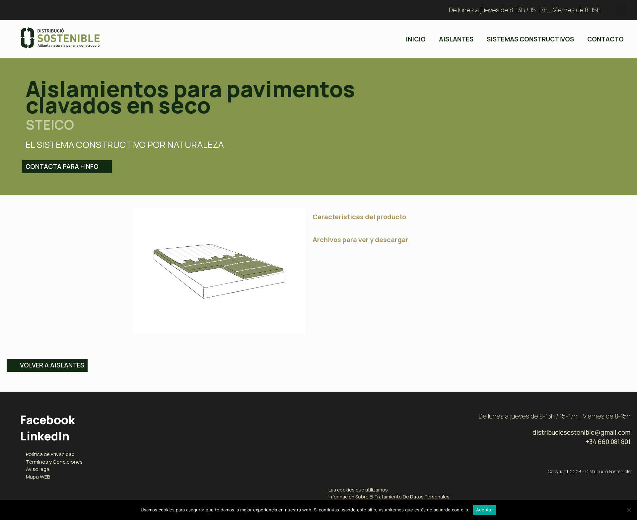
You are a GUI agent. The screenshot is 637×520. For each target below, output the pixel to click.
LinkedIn (44, 436)
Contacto (605, 39)
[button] (621, 10)
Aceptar (484, 509)
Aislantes (456, 39)
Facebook (47, 420)
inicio (416, 39)
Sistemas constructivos (530, 39)
